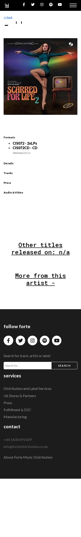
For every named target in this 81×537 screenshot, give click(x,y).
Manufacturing (15, 417)
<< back (8, 17)
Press (8, 402)
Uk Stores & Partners (20, 395)
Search (64, 365)
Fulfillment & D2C (17, 409)
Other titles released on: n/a (40, 248)
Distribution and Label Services (28, 388)
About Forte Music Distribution (28, 457)
